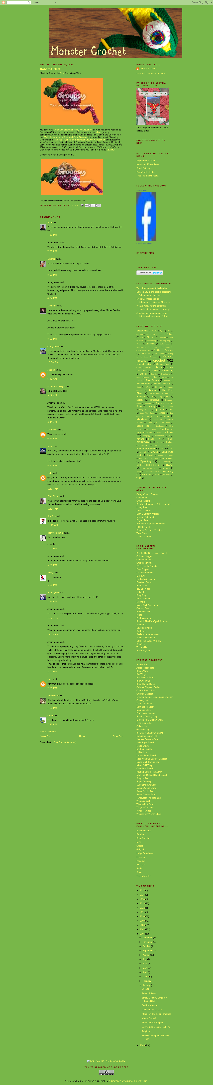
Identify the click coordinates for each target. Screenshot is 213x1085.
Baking (170, 334)
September (148, 950)
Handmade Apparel (159, 393)
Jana (49, 679)
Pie (169, 436)
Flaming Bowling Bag (146, 716)
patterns (168, 432)
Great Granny (142, 729)
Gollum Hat (141, 726)
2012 (142, 908)
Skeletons (141, 631)
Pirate (139, 615)
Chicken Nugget (144, 556)
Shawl (150, 455)
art (169, 331)
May (145, 968)
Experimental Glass (145, 160)
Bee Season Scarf (145, 677)
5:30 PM (52, 565)
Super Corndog (143, 781)
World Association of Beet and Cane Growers (65, 137)
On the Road (151, 429)
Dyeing (154, 370)
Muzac (149, 423)
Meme (166, 416)
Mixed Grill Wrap (144, 765)
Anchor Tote (142, 664)
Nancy (50, 446)
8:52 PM (52, 339)
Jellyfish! (146, 1031)
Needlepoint (160, 426)
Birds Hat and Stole (145, 684)
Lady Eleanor (144, 410)
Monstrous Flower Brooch (148, 164)
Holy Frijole (141, 585)
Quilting (169, 442)
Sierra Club (143, 458)
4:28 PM (52, 708)
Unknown (51, 429)
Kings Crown (142, 746)
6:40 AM (52, 422)
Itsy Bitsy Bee (143, 589)
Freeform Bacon (144, 582)
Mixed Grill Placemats (147, 605)
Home (82, 736)
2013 (142, 903)
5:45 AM (52, 379)
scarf (171, 448)
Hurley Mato (142, 507)
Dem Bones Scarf (145, 707)
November (148, 942)
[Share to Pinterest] (99, 205)
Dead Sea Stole (144, 703)
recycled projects (162, 445)
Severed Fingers (144, 628)
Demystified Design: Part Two (156, 1027)
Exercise (154, 374)
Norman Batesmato (145, 517)
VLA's (98, 132)
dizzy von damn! (55, 533)
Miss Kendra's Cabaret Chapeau (151, 759)
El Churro (140, 576)
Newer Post (45, 736)
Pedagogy (146, 436)
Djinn (138, 842)
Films (155, 377)
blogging (162, 337)
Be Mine (140, 834)
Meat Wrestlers (143, 598)
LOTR (149, 416)
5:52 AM (52, 395)
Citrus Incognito (144, 501)
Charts (138, 344)
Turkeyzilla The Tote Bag (148, 798)
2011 (142, 912)
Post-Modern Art (154, 439)
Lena (170, 409)
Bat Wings (141, 674)
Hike (168, 396)
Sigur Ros (154, 458)
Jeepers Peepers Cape (147, 739)
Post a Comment (48, 731)
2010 (142, 916)
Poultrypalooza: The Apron (149, 772)
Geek (138, 387)
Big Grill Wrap (143, 681)
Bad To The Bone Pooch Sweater (152, 553)
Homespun (154, 400)
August (146, 955)
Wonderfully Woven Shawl (149, 814)
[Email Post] (82, 205)
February (147, 981)
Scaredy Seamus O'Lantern (149, 530)
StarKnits (51, 516)
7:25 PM (52, 724)
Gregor (139, 846)
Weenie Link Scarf (145, 804)
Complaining (141, 347)
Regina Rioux (141, 190)
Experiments (165, 374)
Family (138, 377)
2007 (142, 929)
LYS (157, 416)
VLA (62, 73)
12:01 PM (52, 618)
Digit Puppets (142, 569)
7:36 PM (52, 235)
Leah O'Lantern (143, 510)
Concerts (153, 347)
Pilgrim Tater (142, 520)
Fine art (164, 377)
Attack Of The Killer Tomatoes (156, 1014)
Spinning (145, 461)
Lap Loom (159, 409)
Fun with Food (143, 383)
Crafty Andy (53, 346)
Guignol (140, 849)
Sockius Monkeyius (145, 637)
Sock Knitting (167, 458)
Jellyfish (140, 592)
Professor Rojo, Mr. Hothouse (150, 523)
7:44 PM (52, 601)
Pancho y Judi (143, 611)
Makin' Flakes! (149, 1018)
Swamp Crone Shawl (146, 788)
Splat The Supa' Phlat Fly (148, 641)
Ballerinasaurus (143, 830)
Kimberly (51, 305)
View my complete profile (150, 73)
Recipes (144, 445)
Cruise (138, 367)
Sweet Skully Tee (144, 791)
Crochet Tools (162, 364)
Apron (162, 331)
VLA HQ (110, 149)
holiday (139, 400)
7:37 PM (52, 251)
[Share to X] (92, 205)
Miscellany (141, 419)
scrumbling (143, 452)
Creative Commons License (128, 1081)
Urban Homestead (152, 471)
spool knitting (164, 462)
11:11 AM (52, 525)
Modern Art (157, 419)
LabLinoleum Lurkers (152, 1009)
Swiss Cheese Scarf (146, 794)
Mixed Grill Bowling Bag (147, 762)
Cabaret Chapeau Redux (148, 687)
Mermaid (140, 602)
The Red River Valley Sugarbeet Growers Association (79, 139)
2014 (142, 899)
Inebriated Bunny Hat (146, 736)
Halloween (151, 390)
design (148, 367)
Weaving (168, 471)
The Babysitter (143, 876)
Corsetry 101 (142, 700)
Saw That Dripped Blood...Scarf (151, 775)
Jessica (51, 370)
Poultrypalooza (143, 618)
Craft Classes (159, 354)
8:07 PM (52, 275)
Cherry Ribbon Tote (145, 690)
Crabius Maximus (144, 559)
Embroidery (167, 370)
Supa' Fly (140, 644)
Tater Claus (141, 533)
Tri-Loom (165, 468)
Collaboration (165, 344)
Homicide (140, 857)
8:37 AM (52, 465)
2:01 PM (52, 671)
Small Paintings (144, 168)
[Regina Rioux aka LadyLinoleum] (146, 240)
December (148, 937)
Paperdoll (140, 861)
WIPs (157, 475)
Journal (148, 403)
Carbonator (141, 497)
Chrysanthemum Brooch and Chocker (154, 697)
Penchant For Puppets (152, 1022)
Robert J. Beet (50, 69)
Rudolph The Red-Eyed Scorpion (152, 621)
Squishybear (53, 592)
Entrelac (143, 374)
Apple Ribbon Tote (145, 668)
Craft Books (144, 353)
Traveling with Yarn (150, 468)
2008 (142, 925)
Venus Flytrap (143, 650)
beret (142, 337)
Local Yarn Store (147, 413)
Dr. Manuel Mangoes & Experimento (153, 504)
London (161, 413)
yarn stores (166, 475)
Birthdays (151, 337)
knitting (150, 406)
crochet (159, 360)
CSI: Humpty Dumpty (146, 566)
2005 (142, 1045)
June (145, 963)
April (145, 972)
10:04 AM (52, 489)
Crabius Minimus (144, 563)
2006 (142, 934)
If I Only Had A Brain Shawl (149, 733)
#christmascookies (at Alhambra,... (153, 288)
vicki (49, 473)
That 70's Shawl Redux (147, 175)
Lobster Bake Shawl (146, 755)
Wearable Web (143, 801)
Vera (49, 222)
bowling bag (165, 341)
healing (159, 397)
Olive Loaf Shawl (144, 768)
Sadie (139, 868)
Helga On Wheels (144, 853)
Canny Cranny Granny (147, 494)
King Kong (141, 595)
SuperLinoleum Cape (146, 785)
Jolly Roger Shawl (145, 742)
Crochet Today (143, 364)
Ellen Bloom (53, 496)
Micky (50, 572)
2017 (142, 890)
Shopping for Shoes (165, 455)
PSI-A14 (140, 864)
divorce (158, 367)
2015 (142, 895)
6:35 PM (52, 585)
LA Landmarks (167, 406)
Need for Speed (163, 423)
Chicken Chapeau (144, 694)
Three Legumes (143, 536)
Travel (169, 464)
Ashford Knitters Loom (155, 334)
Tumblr (139, 471)
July (145, 959)
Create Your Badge (144, 243)
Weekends (146, 474)
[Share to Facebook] (96, 205)
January (147, 985)
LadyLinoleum (147, 69)
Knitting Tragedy (144, 749)
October (147, 946)
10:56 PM (52, 362)
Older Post (118, 736)
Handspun (141, 396)
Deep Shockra (143, 838)
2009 (142, 921)
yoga (138, 478)
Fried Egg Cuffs (144, 723)
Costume (169, 350)
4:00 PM (52, 548)
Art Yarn (139, 334)
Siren (138, 872)
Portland (140, 439)
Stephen (51, 259)
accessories (142, 330)
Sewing (154, 452)
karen (50, 715)
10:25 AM (52, 509)
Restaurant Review (145, 448)
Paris (159, 432)
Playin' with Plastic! (145, 172)
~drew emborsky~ (56, 386)
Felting (146, 377)
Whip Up (146, 989)
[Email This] (86, 205)
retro (162, 448)
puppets (159, 442)
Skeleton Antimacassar (147, 634)
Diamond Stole (143, 710)
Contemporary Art (143, 350)
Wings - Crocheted (145, 807)
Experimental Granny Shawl (149, 720)
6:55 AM (52, 438)
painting (150, 432)
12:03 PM (52, 634)
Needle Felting (143, 426)
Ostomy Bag (142, 608)
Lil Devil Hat (142, 752)
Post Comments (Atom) (64, 742)
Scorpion (140, 624)
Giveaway (159, 387)
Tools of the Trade (153, 465)
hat (151, 396)
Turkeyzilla (141, 647)
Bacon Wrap (142, 671)
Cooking (157, 350)
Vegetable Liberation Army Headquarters (73, 129)
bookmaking (151, 341)
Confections (165, 347)
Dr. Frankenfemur (144, 572)
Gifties (147, 387)
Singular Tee (142, 778)
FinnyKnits (52, 695)
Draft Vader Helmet (145, 713)
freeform (167, 380)
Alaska (154, 331)
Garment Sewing (162, 383)
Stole (138, 465)
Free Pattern (152, 380)
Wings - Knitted (143, 811)
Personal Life (159, 436)
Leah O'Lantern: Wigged (147, 514)
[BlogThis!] (89, 205)
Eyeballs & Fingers (145, 579)
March (146, 976)
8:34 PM (52, 298)
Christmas (150, 344)
